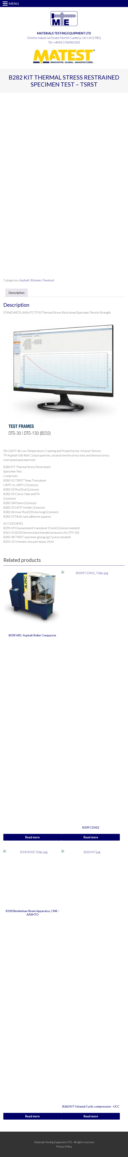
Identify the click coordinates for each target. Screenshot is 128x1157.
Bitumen (35, 280)
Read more (32, 837)
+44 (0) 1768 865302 (66, 42)
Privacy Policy (64, 1146)
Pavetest (48, 280)
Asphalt (24, 280)
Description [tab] (16, 293)
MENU (14, 4)
